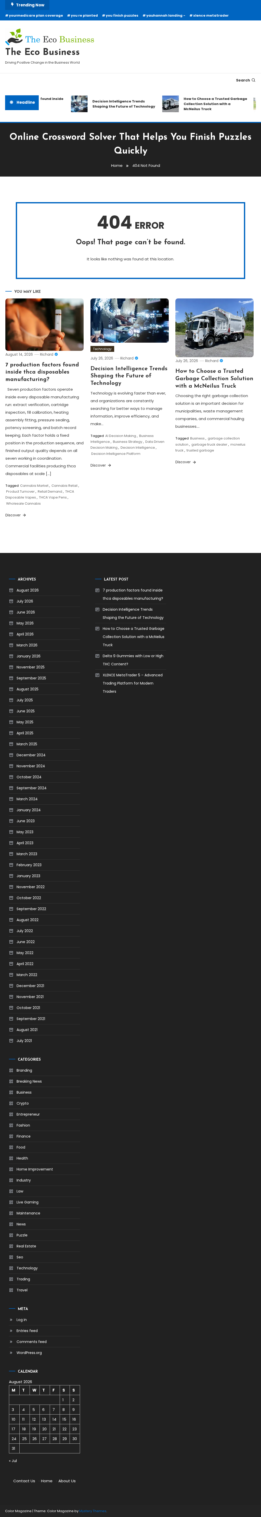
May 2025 (25, 722)
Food (21, 1147)
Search (243, 80)
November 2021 (30, 996)
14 (54, 1419)
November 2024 (31, 766)
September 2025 (31, 678)
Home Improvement (35, 1169)
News (21, 1224)
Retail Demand (50, 491)
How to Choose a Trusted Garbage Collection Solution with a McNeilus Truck (209, 103)
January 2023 (28, 875)
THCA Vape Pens (53, 497)
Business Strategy (127, 441)
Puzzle (22, 1235)
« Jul (13, 1460)
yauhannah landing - (165, 15)
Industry (24, 1180)
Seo (20, 1257)
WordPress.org (29, 1352)
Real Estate (26, 1246)
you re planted (84, 15)
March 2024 (27, 799)
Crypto (23, 1103)
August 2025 (27, 689)
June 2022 (26, 941)
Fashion (23, 1125)
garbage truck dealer (209, 444)
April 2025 (25, 733)
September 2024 (32, 788)
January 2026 (29, 656)
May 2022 (25, 952)
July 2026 (25, 601)
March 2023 (27, 853)
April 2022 (25, 963)
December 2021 (30, 985)
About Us (67, 1481)
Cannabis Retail (64, 485)
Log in (22, 1319)
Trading (23, 1279)
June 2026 (26, 612)
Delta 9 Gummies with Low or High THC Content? (133, 660)
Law (20, 1191)
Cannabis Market (34, 485)
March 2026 (27, 645)
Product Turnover (20, 491)
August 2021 (27, 1029)
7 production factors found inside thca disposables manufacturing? (42, 372)
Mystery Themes (92, 1511)
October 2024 (29, 777)
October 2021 (28, 1007)
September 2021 (31, 1018)
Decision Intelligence (138, 447)
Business (197, 438)
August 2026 (28, 590)
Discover (13, 515)
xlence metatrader (211, 15)
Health (22, 1158)
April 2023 (25, 843)
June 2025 (26, 711)
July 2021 (24, 1040)
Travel (22, 1290)
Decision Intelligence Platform (115, 453)
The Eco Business (42, 52)
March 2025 (27, 744)
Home (47, 1481)
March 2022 (27, 974)
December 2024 (31, 755)
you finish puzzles (122, 15)
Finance (24, 1136)
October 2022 (29, 897)
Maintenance (28, 1213)
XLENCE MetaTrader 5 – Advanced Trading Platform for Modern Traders (133, 683)
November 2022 (31, 886)
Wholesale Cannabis (23, 503)
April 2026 (25, 634)
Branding (24, 1070)
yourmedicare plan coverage (36, 15)
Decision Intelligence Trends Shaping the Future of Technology (117, 104)
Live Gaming (27, 1202)
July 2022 (25, 930)
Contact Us (24, 1481)
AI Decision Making (120, 435)
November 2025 (31, 667)
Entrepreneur (28, 1114)
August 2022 (27, 919)
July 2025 (25, 700)
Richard (46, 354)
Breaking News (29, 1081)
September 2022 (31, 908)
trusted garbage (200, 450)
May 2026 (25, 623)
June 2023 (26, 821)
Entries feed (27, 1330)
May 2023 (25, 832)
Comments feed (32, 1341)
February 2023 (29, 864)
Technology (102, 349)
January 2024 (29, 810)
